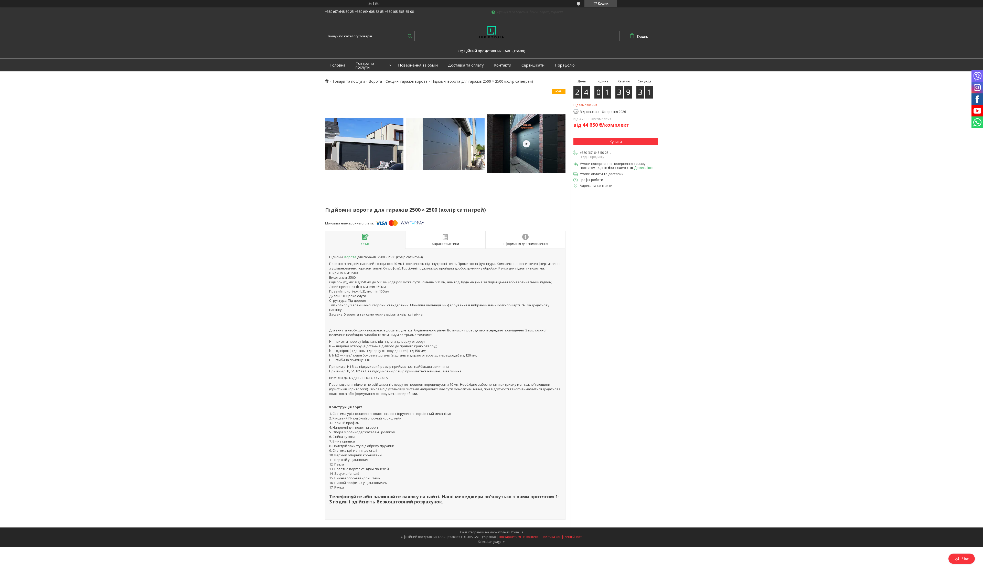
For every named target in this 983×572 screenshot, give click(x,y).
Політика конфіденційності (562, 537)
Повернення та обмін (418, 65)
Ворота (375, 81)
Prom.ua (517, 532)
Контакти (502, 65)
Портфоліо (565, 65)
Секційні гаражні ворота (407, 81)
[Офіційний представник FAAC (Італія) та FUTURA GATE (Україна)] (491, 31)
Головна (337, 65)
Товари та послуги (365, 65)
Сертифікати (532, 65)
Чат (965, 559)
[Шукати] (409, 36)
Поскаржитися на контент (518, 537)
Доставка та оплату (466, 65)
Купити (616, 141)
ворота (350, 257)
